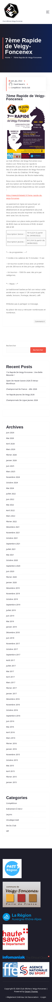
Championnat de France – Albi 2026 (21, 389)
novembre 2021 (13, 532)
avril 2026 (10, 443)
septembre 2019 (13, 604)
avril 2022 (10, 510)
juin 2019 (10, 616)
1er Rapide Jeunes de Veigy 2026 (20, 394)
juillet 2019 (11, 610)
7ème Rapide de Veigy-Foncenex (28, 57)
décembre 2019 (13, 588)
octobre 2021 (12, 538)
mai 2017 (10, 671)
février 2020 (11, 577)
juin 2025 (10, 466)
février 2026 (11, 455)
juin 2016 (10, 721)
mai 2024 (10, 488)
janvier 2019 (11, 627)
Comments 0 (40, 321)
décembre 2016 (13, 699)
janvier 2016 (11, 749)
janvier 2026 (11, 460)
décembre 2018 (13, 632)
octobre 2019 (12, 599)
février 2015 (11, 776)
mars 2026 (10, 449)
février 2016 (11, 743)
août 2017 (10, 660)
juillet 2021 (11, 549)
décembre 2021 (13, 527)
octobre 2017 (12, 649)
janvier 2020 (11, 582)
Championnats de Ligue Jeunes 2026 (22, 400)
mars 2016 (10, 738)
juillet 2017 (11, 666)
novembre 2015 (13, 754)
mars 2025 (10, 471)
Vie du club (26, 87)
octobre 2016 (12, 710)
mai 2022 (10, 505)
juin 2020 (10, 571)
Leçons (9, 814)
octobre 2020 (12, 560)
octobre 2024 (12, 482)
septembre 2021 (13, 543)
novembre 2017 (13, 643)
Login (43, 997)
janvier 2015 (11, 782)
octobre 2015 (12, 760)
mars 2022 (10, 516)
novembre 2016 (13, 704)
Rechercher (11, 345)
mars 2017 (10, 682)
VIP (7, 831)
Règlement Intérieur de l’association (22, 997)
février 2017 (11, 688)
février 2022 (11, 521)
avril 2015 (10, 771)
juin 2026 (10, 432)
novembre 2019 (13, 593)
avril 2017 (10, 677)
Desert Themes (31, 991)
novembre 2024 (13, 477)
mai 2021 (10, 555)
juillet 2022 (11, 493)
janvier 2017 (11, 693)
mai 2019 (10, 621)
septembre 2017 (13, 654)
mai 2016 (10, 727)
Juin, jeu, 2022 (16, 81)
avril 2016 (10, 732)
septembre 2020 (13, 566)
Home (7, 57)
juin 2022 (10, 499)
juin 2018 (10, 638)
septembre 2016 (13, 716)
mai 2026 (10, 438)
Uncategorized (12, 820)
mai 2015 (10, 765)
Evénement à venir (14, 809)
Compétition (16, 87)
